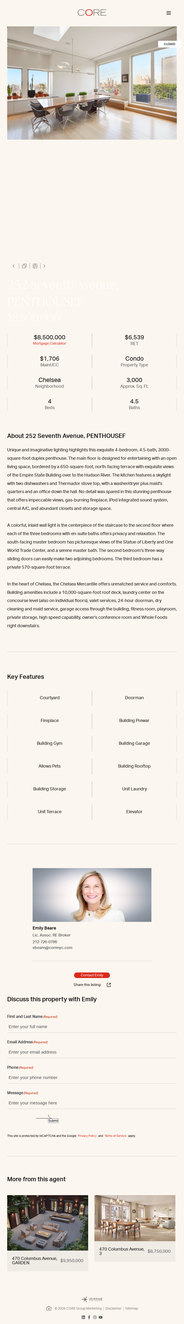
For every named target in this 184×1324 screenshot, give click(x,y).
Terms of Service (115, 1135)
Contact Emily (92, 975)
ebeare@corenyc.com (52, 948)
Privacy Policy (87, 1135)
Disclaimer (113, 1308)
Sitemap (131, 1308)
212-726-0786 (45, 942)
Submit (53, 1120)
